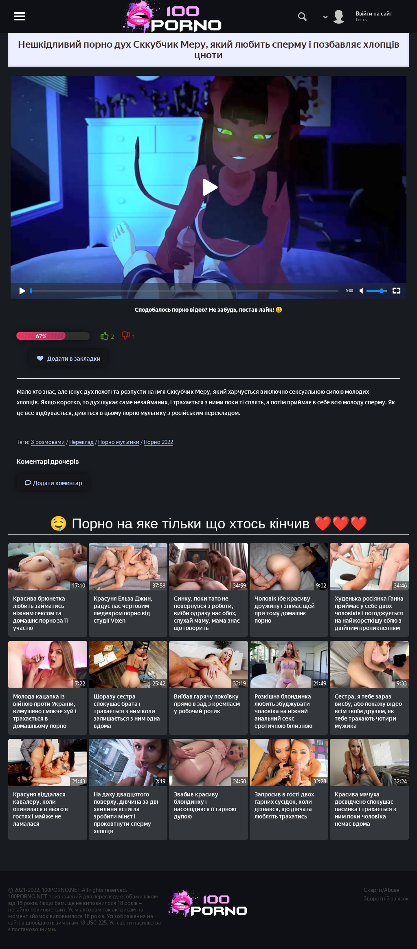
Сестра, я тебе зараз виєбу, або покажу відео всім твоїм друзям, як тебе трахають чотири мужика (368, 711)
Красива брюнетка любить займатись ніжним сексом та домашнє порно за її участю (40, 613)
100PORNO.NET (61, 890)
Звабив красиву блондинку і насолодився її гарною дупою (205, 805)
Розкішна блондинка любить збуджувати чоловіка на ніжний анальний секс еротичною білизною (283, 711)
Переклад (81, 442)
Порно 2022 (158, 442)
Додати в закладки (74, 358)
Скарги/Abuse (381, 890)
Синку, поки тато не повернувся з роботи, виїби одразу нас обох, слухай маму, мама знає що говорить (207, 613)
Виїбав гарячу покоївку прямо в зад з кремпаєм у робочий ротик (207, 704)
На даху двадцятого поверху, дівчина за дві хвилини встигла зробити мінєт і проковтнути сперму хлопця (126, 813)
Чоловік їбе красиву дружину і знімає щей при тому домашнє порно (285, 609)
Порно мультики (118, 442)
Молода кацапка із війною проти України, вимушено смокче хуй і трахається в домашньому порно (45, 711)
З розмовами (48, 442)
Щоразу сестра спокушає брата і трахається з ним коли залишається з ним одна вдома (127, 711)
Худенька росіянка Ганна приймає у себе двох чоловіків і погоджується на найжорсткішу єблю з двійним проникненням (369, 613)
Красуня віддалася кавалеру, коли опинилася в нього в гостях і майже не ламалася (40, 809)
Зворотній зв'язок (386, 899)
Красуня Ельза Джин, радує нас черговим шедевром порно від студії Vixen (123, 609)
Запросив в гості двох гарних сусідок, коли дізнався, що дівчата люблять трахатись (284, 805)
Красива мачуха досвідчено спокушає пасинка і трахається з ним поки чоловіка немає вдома (365, 809)
